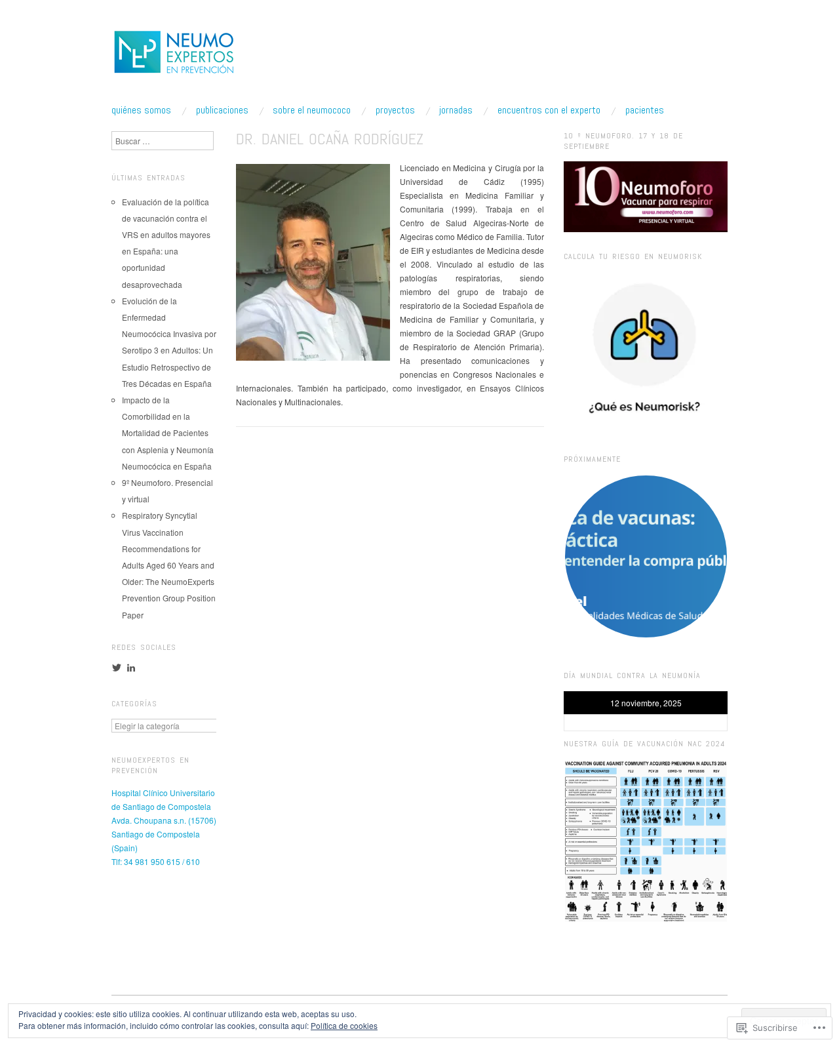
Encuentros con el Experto (549, 110)
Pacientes (644, 110)
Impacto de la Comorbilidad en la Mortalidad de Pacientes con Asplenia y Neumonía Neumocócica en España (168, 433)
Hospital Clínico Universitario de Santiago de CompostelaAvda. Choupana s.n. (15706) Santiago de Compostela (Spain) (163, 820)
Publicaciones (222, 110)
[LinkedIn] (131, 667)
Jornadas (456, 110)
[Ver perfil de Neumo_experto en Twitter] (116, 667)
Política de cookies (344, 1025)
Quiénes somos (141, 110)
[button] (646, 556)
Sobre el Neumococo (312, 110)
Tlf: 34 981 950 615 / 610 (155, 861)
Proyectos (395, 110)
